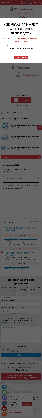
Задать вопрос (21, 57)
